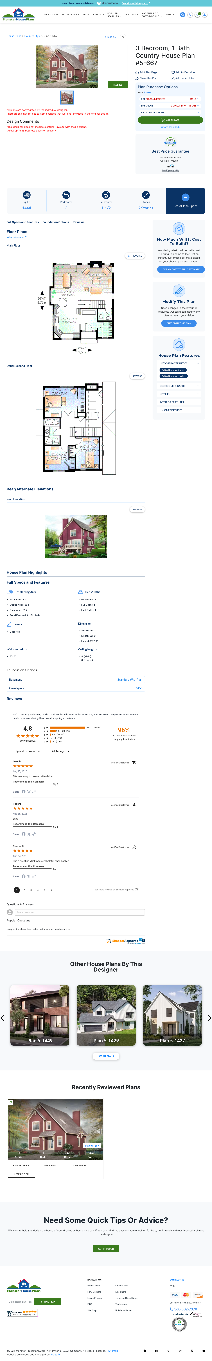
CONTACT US (177, 1280)
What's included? (17, 237)
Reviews (78, 222)
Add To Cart (172, 120)
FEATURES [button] (130, 14)
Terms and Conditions (126, 1298)
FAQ (89, 1304)
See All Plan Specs (185, 206)
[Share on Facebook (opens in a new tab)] (23, 792)
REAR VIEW (50, 1165)
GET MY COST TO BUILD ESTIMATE (181, 269)
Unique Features (171, 410)
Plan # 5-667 (92, 1145)
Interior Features (172, 401)
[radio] (76, 728)
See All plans (106, 1056)
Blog (172, 1285)
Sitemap (113, 1350)
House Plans (14, 36)
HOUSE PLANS (51, 14)
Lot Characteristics (173, 363)
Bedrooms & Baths (172, 385)
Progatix (55, 1354)
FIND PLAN (50, 1301)
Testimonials (121, 1304)
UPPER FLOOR (21, 1174)
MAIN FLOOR (79, 1165)
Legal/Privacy (94, 1298)
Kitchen (165, 393)
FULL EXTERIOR (21, 1165)
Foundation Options (56, 222)
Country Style (32, 36)
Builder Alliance (123, 1310)
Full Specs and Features (23, 222)
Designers (120, 1291)
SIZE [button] (85, 14)
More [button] (169, 14)
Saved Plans (121, 1285)
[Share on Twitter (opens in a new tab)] (29, 791)
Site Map (92, 1310)
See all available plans (135, 3)
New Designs (94, 1291)
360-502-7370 (185, 1309)
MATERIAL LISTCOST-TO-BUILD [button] (151, 15)
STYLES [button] (97, 14)
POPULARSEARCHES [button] (113, 15)
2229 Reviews (31, 741)
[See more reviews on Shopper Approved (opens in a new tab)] (34, 791)
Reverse (117, 84)
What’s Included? (170, 127)
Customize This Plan (179, 323)
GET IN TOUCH (106, 1249)
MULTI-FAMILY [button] (69, 14)
